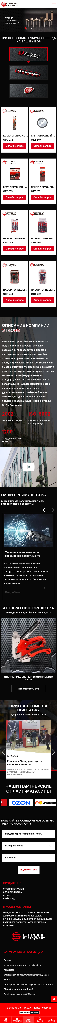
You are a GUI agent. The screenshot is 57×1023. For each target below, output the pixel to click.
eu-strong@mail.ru (32, 965)
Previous (2, 749)
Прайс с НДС (9, 898)
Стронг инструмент (13, 889)
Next (55, 749)
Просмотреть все (28, 688)
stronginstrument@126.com (36, 975)
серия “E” (8, 895)
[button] (25, 28)
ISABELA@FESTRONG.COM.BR (37, 984)
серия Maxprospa (12, 892)
